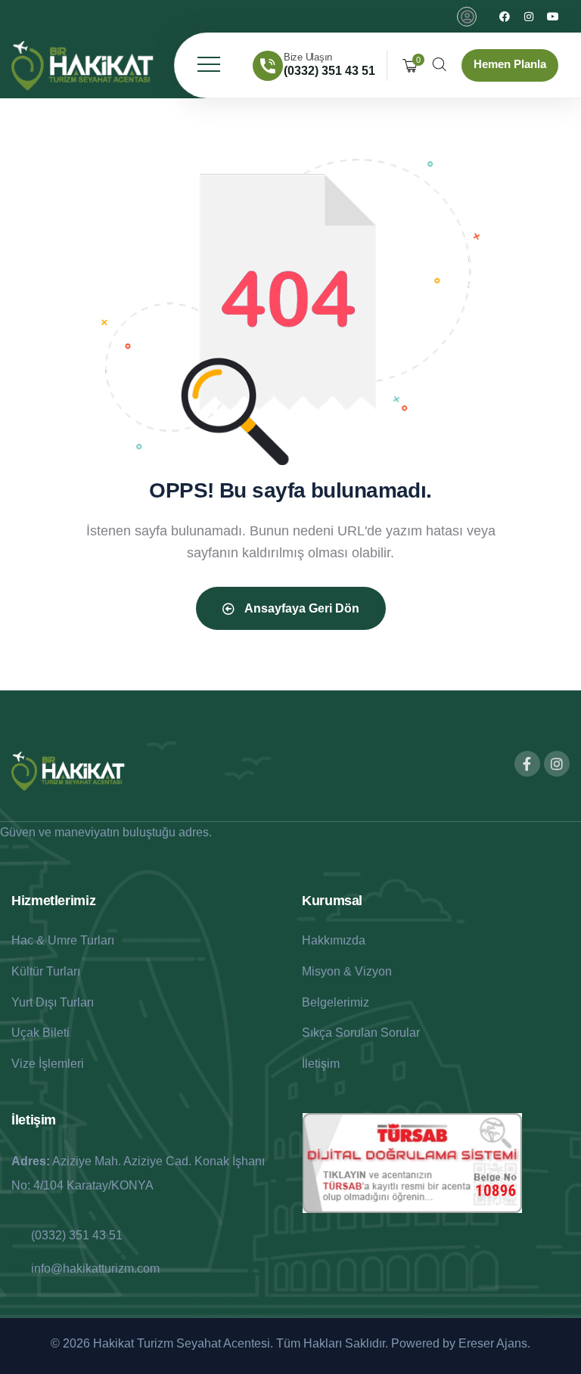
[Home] (82, 65)
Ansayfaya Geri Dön (300, 608)
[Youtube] (553, 16)
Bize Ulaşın (308, 57)
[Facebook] (504, 16)
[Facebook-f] (527, 764)
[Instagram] (529, 16)
